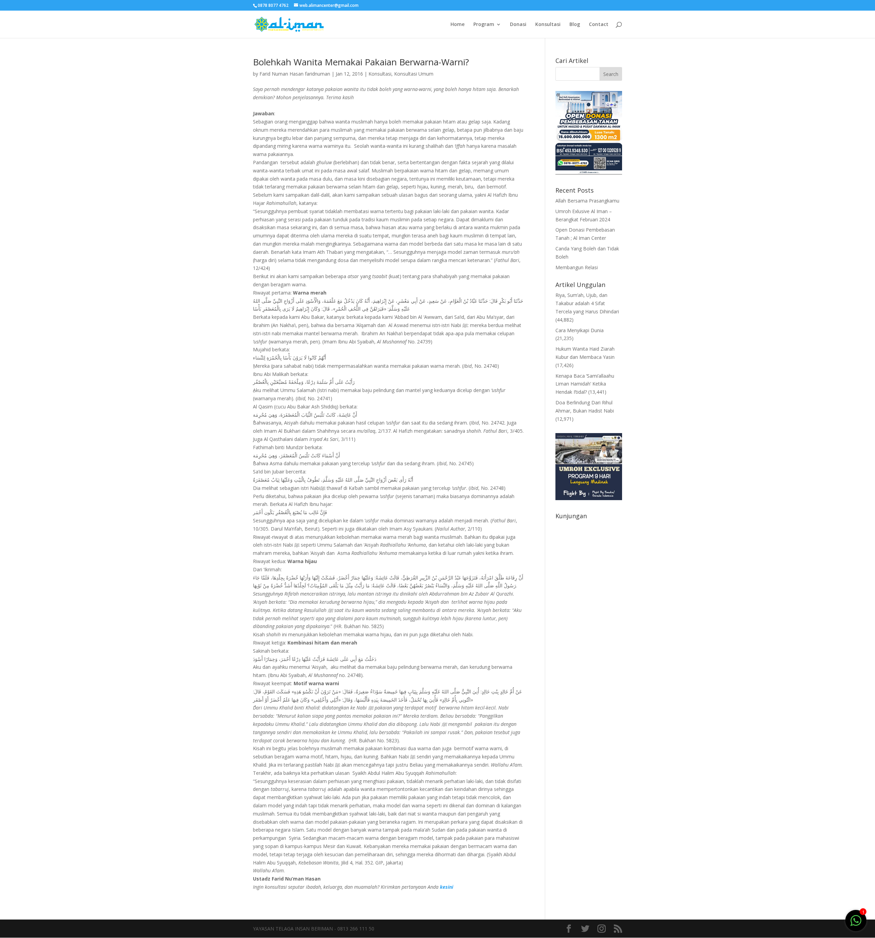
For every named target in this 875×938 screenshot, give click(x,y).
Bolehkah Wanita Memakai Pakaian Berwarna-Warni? (361, 62)
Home (457, 24)
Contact (598, 24)
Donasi (518, 24)
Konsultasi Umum (413, 73)
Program (483, 24)
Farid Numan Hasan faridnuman (294, 73)
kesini (446, 887)
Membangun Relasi (576, 267)
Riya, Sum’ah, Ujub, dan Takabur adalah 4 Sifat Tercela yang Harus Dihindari (587, 303)
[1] (855, 920)
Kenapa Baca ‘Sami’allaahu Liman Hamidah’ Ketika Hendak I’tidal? (584, 384)
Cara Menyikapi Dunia (579, 330)
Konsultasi (548, 24)
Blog (574, 24)
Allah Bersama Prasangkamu (587, 200)
